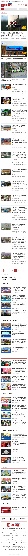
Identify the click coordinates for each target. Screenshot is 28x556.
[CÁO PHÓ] (6, 452)
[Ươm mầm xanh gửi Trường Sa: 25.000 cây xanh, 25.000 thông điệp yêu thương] (6, 415)
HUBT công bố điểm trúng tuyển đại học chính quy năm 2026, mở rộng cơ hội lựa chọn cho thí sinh (19, 496)
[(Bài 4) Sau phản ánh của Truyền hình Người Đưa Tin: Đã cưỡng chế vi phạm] (6, 141)
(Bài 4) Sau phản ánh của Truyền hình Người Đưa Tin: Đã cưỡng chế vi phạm (19, 140)
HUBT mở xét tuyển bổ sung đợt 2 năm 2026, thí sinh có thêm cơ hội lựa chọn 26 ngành (18, 472)
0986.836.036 (19, 549)
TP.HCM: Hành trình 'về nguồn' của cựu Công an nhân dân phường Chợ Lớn (19, 488)
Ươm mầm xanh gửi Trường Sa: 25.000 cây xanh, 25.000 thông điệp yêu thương (18, 414)
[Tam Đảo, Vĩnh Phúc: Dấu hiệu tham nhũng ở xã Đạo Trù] (14, 49)
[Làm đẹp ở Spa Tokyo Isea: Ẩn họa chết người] (6, 172)
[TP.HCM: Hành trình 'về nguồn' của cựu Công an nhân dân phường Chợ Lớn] (6, 489)
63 (23, 270)
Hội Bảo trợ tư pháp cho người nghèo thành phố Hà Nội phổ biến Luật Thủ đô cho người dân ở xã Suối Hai (19, 304)
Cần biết (5, 467)
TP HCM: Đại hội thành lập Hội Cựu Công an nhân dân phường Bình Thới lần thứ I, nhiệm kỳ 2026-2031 (19, 370)
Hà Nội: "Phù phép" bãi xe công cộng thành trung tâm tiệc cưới (13, 79)
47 (18, 270)
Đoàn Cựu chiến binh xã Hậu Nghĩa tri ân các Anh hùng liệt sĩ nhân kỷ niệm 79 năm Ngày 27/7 (19, 422)
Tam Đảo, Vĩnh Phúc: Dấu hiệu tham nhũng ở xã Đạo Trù (13, 59)
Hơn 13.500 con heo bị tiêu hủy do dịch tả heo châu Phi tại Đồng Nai (19, 312)
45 (12, 270)
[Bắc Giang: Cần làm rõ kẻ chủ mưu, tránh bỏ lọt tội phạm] (6, 87)
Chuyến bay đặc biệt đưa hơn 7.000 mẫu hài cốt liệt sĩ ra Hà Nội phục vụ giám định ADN (19, 399)
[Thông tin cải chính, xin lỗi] (6, 510)
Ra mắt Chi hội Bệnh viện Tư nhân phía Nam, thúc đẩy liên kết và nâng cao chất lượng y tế (19, 386)
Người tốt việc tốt (9, 393)
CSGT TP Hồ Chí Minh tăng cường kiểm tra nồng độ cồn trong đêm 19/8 (13, 278)
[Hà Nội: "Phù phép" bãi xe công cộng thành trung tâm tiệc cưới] (14, 70)
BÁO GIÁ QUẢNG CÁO (14, 554)
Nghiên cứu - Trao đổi (10, 320)
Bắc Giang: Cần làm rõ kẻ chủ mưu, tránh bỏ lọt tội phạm (19, 86)
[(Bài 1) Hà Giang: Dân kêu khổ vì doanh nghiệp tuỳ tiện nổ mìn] (14, 23)
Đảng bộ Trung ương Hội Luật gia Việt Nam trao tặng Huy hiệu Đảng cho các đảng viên (19, 443)
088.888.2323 (12, 549)
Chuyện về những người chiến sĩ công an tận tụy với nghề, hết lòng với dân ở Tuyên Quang (19, 407)
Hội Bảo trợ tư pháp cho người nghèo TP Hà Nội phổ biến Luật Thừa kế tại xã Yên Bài (19, 297)
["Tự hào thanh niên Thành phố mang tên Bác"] (6, 350)
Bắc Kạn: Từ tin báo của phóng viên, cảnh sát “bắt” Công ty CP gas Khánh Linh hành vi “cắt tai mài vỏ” (19, 210)
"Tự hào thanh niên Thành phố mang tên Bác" (19, 348)
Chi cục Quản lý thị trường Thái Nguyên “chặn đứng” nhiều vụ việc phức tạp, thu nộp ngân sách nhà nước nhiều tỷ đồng (19, 325)
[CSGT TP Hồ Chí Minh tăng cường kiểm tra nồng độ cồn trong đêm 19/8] (6, 290)
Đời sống (5, 357)
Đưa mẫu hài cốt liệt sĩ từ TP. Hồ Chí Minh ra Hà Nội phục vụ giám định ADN (19, 362)
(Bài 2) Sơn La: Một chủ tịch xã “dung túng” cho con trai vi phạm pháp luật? (19, 183)
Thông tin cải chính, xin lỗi (19, 507)
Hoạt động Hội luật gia (10, 430)
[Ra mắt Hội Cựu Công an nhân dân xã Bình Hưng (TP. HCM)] (6, 481)
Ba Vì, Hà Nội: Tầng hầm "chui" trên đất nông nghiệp (18, 127)
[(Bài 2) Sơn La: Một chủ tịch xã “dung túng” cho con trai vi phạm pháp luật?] (6, 184)
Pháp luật (6, 283)
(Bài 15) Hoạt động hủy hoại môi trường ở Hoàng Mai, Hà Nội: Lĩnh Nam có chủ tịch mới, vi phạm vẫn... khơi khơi (19, 156)
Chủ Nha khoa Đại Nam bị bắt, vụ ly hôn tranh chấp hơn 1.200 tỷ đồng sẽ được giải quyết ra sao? (19, 341)
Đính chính (6, 503)
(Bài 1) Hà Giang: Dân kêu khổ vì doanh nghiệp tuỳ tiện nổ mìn (12, 34)
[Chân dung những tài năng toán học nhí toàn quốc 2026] (6, 334)
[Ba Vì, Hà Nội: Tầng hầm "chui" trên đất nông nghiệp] (6, 128)
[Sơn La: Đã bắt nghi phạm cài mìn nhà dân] (6, 198)
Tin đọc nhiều (6, 274)
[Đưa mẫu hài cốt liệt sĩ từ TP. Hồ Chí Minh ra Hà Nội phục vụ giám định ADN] (6, 363)
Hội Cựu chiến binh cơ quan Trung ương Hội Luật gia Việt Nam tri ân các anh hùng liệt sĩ (19, 435)
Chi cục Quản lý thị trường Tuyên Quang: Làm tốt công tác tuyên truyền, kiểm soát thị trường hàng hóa (19, 378)
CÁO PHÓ (15, 449)
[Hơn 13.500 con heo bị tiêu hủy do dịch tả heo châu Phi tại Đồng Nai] (6, 313)
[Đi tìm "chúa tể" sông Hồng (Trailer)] (6, 100)
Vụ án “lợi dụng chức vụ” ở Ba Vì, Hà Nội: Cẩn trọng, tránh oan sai (19, 226)
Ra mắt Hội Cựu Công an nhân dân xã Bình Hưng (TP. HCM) (19, 480)
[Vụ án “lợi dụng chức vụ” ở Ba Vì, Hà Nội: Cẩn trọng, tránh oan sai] (6, 226)
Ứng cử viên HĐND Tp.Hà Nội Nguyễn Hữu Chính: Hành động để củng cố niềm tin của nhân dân (19, 459)
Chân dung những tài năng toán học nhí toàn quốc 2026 (19, 333)
